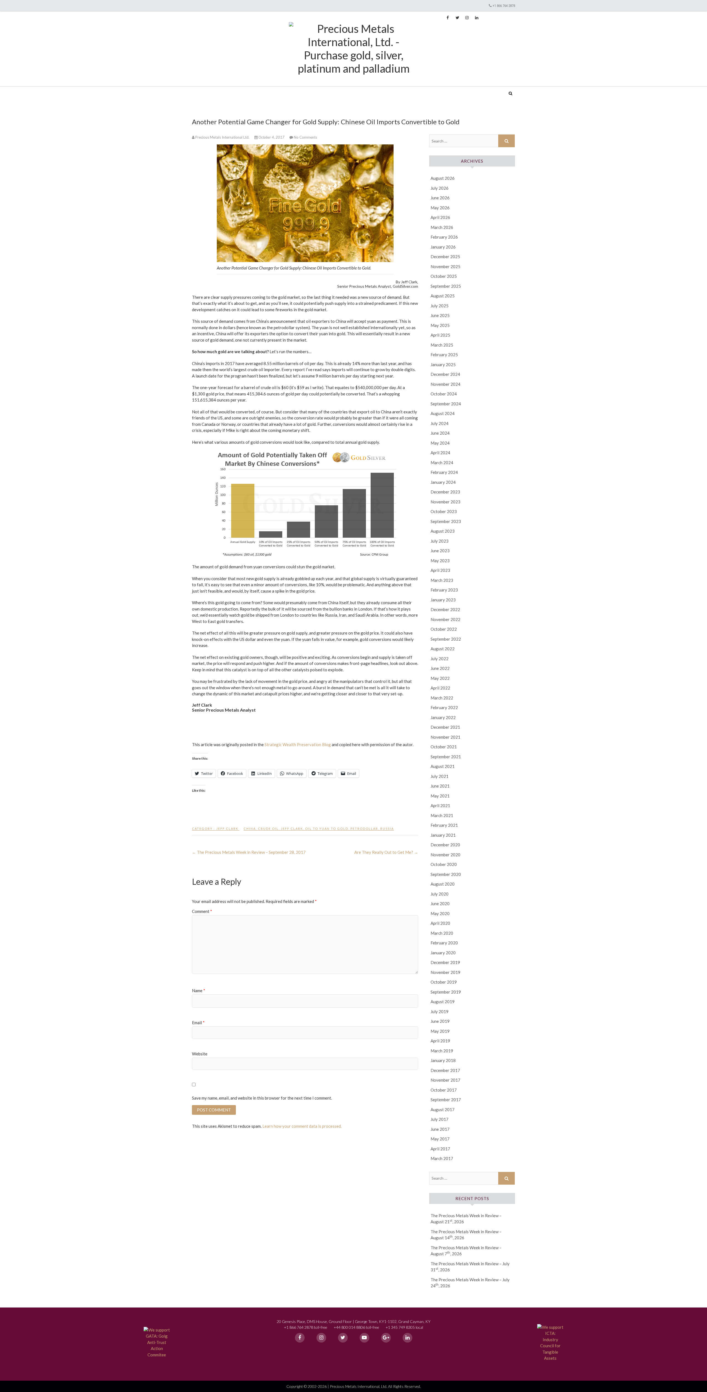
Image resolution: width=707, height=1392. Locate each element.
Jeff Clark (227, 828)
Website (199, 1053)
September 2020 (446, 874)
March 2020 (442, 933)
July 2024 (440, 423)
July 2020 (440, 893)
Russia (387, 828)
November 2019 (445, 972)
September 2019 (446, 991)
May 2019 (440, 1031)
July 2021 (440, 776)
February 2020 (444, 942)
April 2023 (440, 570)
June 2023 (440, 550)
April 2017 (440, 1148)
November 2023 (445, 501)
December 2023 (445, 491)
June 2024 (440, 432)
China (250, 828)
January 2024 (443, 482)
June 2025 (440, 315)
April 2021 (440, 805)
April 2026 (440, 217)
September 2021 (446, 756)
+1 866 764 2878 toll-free (305, 1327)
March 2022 (442, 697)
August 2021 (443, 766)
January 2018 (443, 1060)
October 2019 (444, 981)
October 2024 (444, 393)
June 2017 (440, 1129)
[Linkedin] (407, 1338)
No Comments (305, 137)
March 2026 (442, 227)
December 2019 (445, 962)
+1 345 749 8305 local (404, 1327)
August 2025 (443, 295)
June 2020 (440, 903)
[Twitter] (343, 1338)
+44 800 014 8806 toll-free (356, 1327)
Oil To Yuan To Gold (326, 828)
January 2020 (443, 952)
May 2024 (440, 442)
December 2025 (445, 256)
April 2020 (440, 923)
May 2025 (440, 325)
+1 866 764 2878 (503, 6)
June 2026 (440, 197)
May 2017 (440, 1138)
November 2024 (445, 384)
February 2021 (444, 825)
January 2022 (443, 717)
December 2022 (445, 609)
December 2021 (445, 727)
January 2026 (443, 246)
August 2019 (443, 1001)
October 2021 (444, 746)
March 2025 (442, 344)
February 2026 (444, 236)
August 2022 (443, 648)
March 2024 (442, 462)
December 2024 (445, 374)
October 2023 (444, 511)
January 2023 (443, 599)
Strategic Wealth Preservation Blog (298, 744)
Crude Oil (268, 828)
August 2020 (443, 883)
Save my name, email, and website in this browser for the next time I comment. (262, 1097)
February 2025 (444, 354)
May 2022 (440, 678)
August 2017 (443, 1109)
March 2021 (442, 815)
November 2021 (445, 737)
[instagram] (321, 1338)
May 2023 (440, 560)
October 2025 (444, 276)
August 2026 (443, 178)
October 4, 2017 (271, 137)
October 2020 (444, 864)
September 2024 (446, 403)
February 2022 (444, 707)
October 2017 (444, 1089)
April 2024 (440, 452)
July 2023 (440, 540)
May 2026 (440, 207)
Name (198, 990)
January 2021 (443, 835)
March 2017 (442, 1158)
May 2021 (440, 795)
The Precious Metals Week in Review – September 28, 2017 (249, 852)
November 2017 (445, 1079)
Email (198, 1022)
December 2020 (445, 844)
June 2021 (440, 785)
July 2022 (440, 658)
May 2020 (440, 913)
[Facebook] (300, 1338)
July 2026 (440, 188)
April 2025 (440, 334)
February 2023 (444, 589)
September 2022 (446, 638)
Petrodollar (364, 828)
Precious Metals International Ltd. (234, 89)
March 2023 (442, 580)
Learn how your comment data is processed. (302, 1126)
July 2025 (440, 305)
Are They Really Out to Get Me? (386, 852)
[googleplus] (386, 1338)
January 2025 (443, 364)
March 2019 (442, 1050)
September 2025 (446, 286)
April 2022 (440, 687)
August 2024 (443, 413)
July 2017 (440, 1119)
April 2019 (440, 1040)
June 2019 (440, 1021)
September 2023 (446, 521)
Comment (202, 911)
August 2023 (443, 531)
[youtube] (364, 1338)
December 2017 (445, 1070)
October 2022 (444, 629)
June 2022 (440, 668)
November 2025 (445, 266)
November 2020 (445, 854)
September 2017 (446, 1099)
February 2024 (444, 472)
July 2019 (440, 1011)
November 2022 (445, 619)
